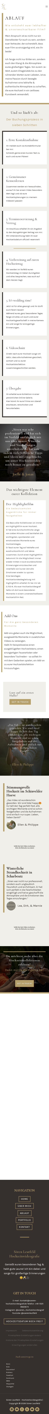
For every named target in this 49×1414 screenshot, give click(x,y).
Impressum (11, 1330)
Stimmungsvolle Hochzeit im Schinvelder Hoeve (24, 791)
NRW (8, 1381)
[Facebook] (37, 1409)
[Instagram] (12, 1409)
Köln (8, 1367)
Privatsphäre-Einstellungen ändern (24, 1335)
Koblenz (9, 1372)
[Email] (17, 1409)
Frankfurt (9, 1375)
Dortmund (10, 1378)
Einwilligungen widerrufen (24, 1345)
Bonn (8, 1364)
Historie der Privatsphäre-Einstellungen (24, 1340)
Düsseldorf (10, 1369)
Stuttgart (9, 1387)
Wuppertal (10, 1384)
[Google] (27, 1409)
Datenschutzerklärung (32, 1330)
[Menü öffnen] (46, 6)
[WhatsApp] (22, 1409)
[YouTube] (32, 1409)
